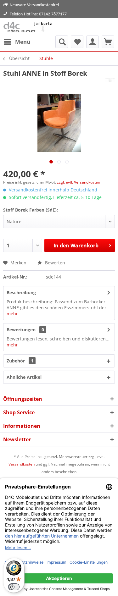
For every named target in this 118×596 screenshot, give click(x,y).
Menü (22, 41)
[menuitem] (16, 42)
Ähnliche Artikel (24, 377)
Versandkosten (21, 464)
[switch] (14, 586)
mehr (12, 314)
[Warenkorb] (108, 42)
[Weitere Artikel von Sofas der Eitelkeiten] (110, 83)
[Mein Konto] (92, 42)
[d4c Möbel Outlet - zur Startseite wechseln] (28, 26)
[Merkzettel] (77, 42)
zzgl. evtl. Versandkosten (78, 182)
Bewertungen (21, 330)
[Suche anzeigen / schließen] (61, 42)
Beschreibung (21, 292)
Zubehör (20, 361)
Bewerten (54, 263)
